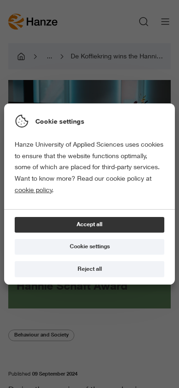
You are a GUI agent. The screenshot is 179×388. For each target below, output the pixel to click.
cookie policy (33, 190)
